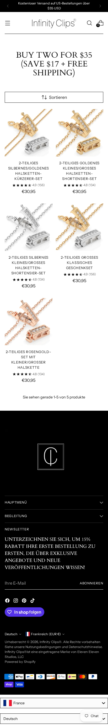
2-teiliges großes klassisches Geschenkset (79, 262)
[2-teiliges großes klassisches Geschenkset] (80, 227)
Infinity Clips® (51, 642)
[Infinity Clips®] (54, 23)
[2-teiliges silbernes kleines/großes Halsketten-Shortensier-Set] (28, 227)
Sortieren (58, 97)
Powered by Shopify (20, 662)
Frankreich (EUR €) (46, 634)
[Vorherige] (8, 6)
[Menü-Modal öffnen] (7, 22)
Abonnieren (91, 583)
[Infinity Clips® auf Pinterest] (24, 601)
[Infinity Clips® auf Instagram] (16, 601)
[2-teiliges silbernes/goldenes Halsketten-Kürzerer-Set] (28, 132)
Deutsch (11, 634)
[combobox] (54, 703)
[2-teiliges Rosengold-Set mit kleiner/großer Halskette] (28, 322)
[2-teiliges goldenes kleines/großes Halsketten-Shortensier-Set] (80, 132)
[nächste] (100, 6)
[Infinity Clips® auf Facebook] (8, 601)
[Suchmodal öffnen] (89, 22)
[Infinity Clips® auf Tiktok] (33, 601)
